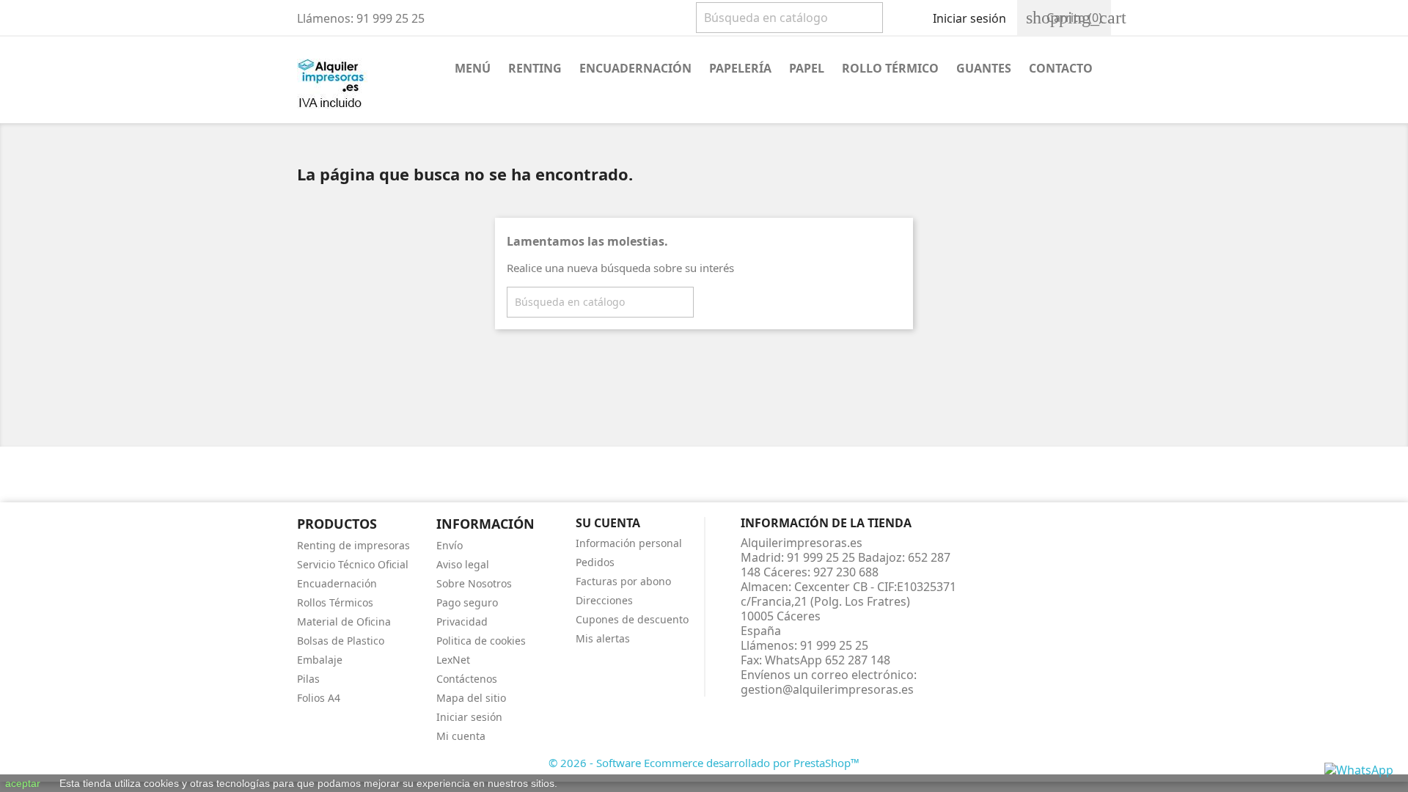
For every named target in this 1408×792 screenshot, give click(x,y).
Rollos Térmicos (335, 602)
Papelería (740, 68)
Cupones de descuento (632, 619)
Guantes (983, 68)
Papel (806, 68)
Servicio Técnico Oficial (352, 564)
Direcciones (604, 600)
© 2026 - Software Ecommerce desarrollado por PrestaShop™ (704, 762)
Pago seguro (467, 602)
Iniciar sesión (469, 717)
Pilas (308, 679)
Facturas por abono (623, 581)
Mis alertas (603, 638)
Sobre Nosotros (474, 583)
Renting (535, 68)
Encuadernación (635, 68)
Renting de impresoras (353, 545)
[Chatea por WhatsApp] (1358, 768)
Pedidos (595, 562)
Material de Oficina (344, 621)
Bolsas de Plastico (340, 641)
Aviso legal (462, 564)
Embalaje (319, 660)
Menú (473, 68)
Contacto (1061, 68)
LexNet (453, 660)
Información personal (629, 543)
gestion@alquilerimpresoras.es (827, 689)
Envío (449, 545)
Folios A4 (318, 698)
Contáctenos (466, 679)
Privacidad (462, 621)
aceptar (22, 783)
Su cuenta (608, 523)
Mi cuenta (460, 736)
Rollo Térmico (890, 68)
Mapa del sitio (471, 698)
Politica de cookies (481, 641)
